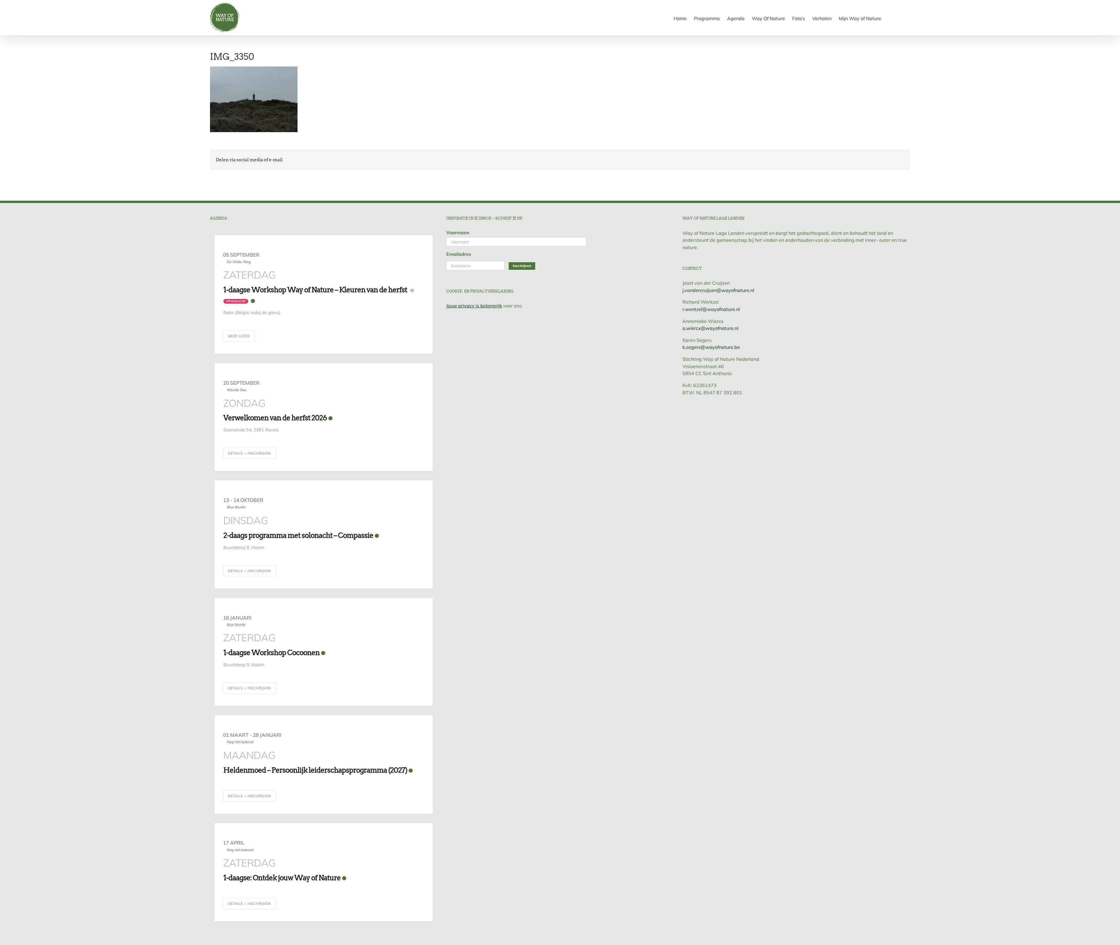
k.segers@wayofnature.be (711, 347)
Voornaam (457, 232)
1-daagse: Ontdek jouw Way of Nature (282, 878)
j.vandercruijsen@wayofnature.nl (718, 290)
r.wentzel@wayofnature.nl (711, 309)
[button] (901, 17)
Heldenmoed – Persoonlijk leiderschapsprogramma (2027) (315, 770)
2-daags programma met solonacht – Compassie (298, 535)
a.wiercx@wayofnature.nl (710, 328)
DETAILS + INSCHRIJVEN (249, 453)
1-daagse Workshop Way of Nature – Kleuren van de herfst (315, 290)
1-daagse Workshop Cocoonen (271, 652)
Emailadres (458, 254)
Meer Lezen (239, 336)
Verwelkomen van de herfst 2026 (275, 418)
